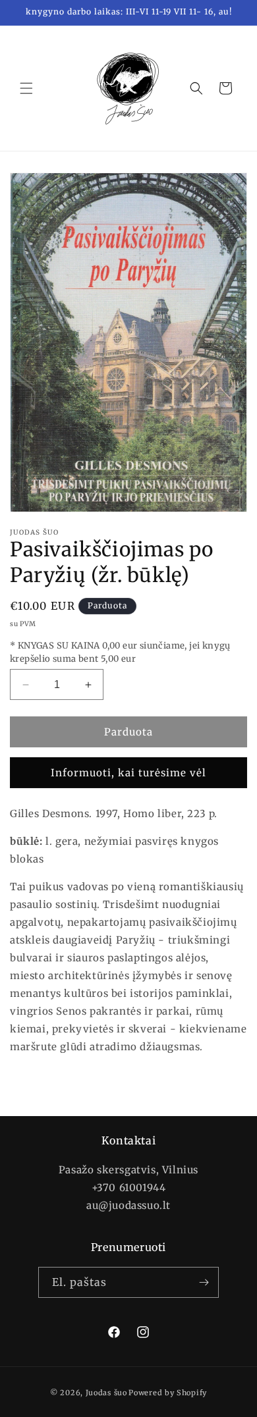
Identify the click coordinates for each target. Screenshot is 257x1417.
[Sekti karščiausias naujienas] (203, 1282)
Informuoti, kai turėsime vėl (128, 772)
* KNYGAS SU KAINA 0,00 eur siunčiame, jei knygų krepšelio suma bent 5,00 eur (120, 652)
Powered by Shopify (167, 1392)
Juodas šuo (106, 1392)
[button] (26, 88)
